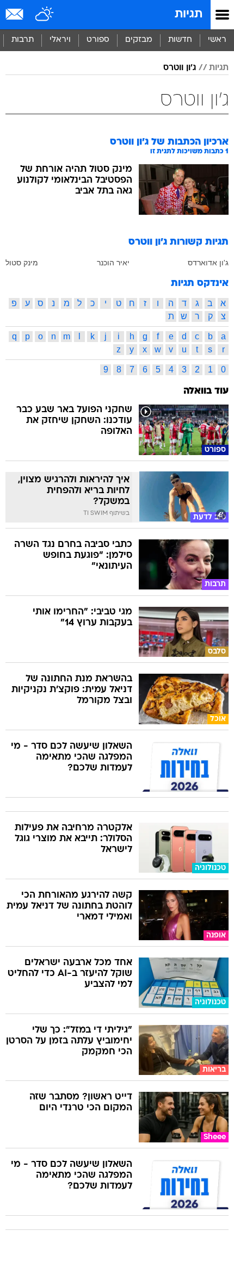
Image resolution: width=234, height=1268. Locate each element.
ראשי (217, 40)
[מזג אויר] (44, 15)
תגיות (188, 14)
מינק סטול (21, 262)
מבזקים (138, 40)
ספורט (98, 40)
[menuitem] (180, 40)
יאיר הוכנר (113, 262)
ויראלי (60, 40)
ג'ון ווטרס (179, 68)
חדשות (180, 40)
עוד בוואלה (206, 391)
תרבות (22, 40)
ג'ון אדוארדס (208, 262)
